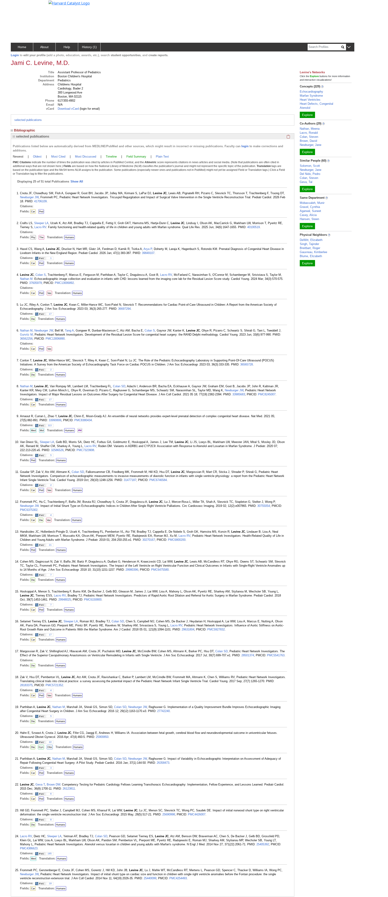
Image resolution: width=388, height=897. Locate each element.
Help (67, 47)
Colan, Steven (309, 136)
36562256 (26, 338)
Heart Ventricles (310, 99)
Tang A (69, 330)
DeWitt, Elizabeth (311, 240)
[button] (349, 47)
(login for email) (89, 108)
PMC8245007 (267, 394)
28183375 (26, 685)
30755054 (263, 505)
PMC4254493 (178, 878)
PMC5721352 (54, 685)
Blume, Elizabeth (311, 256)
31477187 (130, 480)
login (245, 146)
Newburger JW (29, 197)
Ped (41, 211)
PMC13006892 (64, 283)
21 (50, 545)
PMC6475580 (160, 569)
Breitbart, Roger (310, 248)
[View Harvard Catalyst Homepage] (69, 2)
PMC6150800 (92, 599)
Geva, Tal (306, 182)
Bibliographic (24, 130)
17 (50, 314)
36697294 (124, 308)
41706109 (40, 201)
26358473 (163, 762)
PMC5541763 (275, 655)
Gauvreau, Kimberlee (313, 252)
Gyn (41, 747)
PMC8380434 (83, 420)
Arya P (147, 249)
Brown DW (53, 784)
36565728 (246, 364)
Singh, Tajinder (309, 244)
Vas (49, 293)
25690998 (168, 814)
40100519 (253, 227)
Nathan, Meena (310, 128)
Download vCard (68, 108)
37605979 (35, 283)
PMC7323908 (85, 450)
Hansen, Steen (309, 219)
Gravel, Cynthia (310, 207)
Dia (33, 319)
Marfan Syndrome (311, 95)
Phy (33, 237)
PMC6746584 (158, 480)
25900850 (102, 737)
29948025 (64, 599)
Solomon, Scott (310, 165)
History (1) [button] (89, 47)
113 (50, 425)
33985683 (238, 394)
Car (33, 211)
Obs (49, 747)
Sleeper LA (41, 223)
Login (15, 55)
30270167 (148, 539)
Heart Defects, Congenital (316, 103)
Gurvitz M (26, 334)
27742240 (163, 711)
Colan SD (119, 386)
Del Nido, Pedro (310, 174)
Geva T (40, 784)
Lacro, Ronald (309, 132)
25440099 (150, 878)
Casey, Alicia (308, 215)
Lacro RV (40, 227)
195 (50, 853)
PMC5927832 (216, 629)
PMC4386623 (28, 848)
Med (33, 430)
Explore (307, 115)
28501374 (247, 655)
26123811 (69, 788)
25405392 (262, 844)
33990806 (55, 420)
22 (50, 742)
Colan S (40, 274)
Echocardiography (311, 91)
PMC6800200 (176, 539)
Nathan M (26, 278)
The (41, 237)
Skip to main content (18, 5)
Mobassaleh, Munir (312, 203)
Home (22, 47)
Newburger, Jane (310, 145)
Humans (69, 237)
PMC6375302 (28, 510)
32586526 (57, 450)
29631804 (188, 629)
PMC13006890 (55, 338)
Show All (77, 181)
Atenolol (305, 107)
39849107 (148, 253)
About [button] (44, 47)
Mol (42, 430)
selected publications (28, 120)
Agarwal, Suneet (310, 211)
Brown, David (308, 140)
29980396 (132, 569)
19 (50, 883)
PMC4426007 (196, 814)
